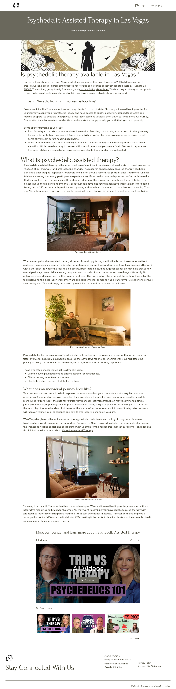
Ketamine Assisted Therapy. (77, 430)
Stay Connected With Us (40, 667)
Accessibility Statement (149, 666)
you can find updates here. (94, 89)
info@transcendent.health (118, 659)
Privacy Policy (145, 662)
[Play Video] (53, 623)
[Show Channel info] (137, 540)
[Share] (131, 540)
